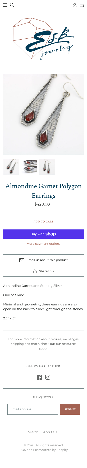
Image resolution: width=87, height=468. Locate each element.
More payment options (43, 244)
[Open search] (12, 5)
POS (22, 450)
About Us (50, 432)
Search (33, 432)
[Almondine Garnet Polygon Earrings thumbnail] (11, 167)
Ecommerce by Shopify (50, 450)
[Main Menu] (5, 5)
